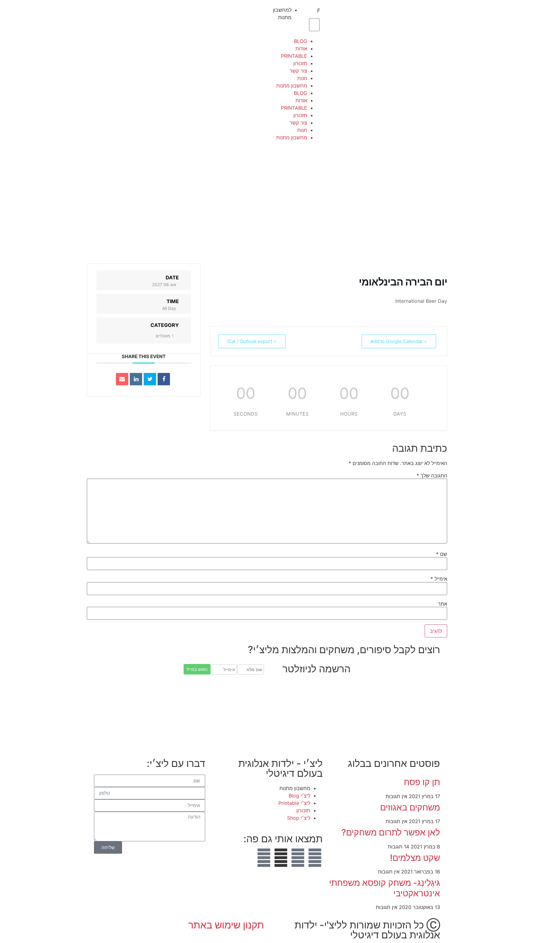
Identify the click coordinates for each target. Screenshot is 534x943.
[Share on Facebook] (164, 379)
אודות (301, 48)
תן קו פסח (422, 782)
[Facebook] (315, 857)
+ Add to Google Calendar (399, 341)
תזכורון (300, 63)
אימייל (438, 578)
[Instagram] (298, 857)
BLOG (300, 41)
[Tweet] (150, 379)
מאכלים (163, 335)
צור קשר (298, 71)
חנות (302, 78)
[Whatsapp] (264, 857)
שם (441, 554)
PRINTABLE (294, 56)
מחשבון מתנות (291, 85)
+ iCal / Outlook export (252, 341)
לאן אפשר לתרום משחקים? (390, 832)
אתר (442, 603)
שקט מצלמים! (415, 857)
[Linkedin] (136, 379)
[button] (315, 10)
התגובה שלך (432, 475)
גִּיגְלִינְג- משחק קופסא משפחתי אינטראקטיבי (384, 888)
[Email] (122, 379)
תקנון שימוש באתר (226, 925)
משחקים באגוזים (410, 807)
